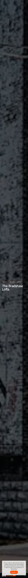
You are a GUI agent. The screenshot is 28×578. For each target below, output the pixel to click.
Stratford (19, 281)
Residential (12, 281)
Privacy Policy (14, 568)
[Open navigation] (25, 575)
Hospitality (5, 281)
